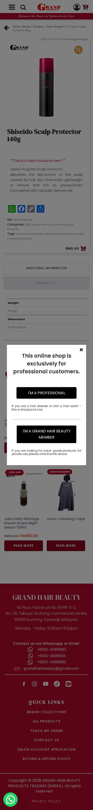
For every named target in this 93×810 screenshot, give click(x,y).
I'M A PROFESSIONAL (46, 393)
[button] (10, 799)
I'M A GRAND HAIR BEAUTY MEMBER (47, 434)
